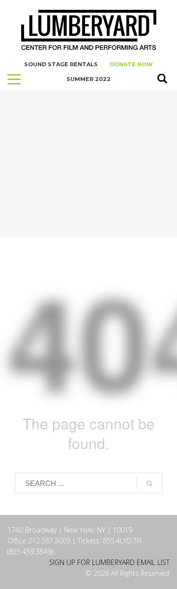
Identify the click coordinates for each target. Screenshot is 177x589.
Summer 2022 (88, 79)
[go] (149, 483)
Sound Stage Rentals (61, 64)
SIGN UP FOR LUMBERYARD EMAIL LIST (109, 562)
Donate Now (131, 64)
